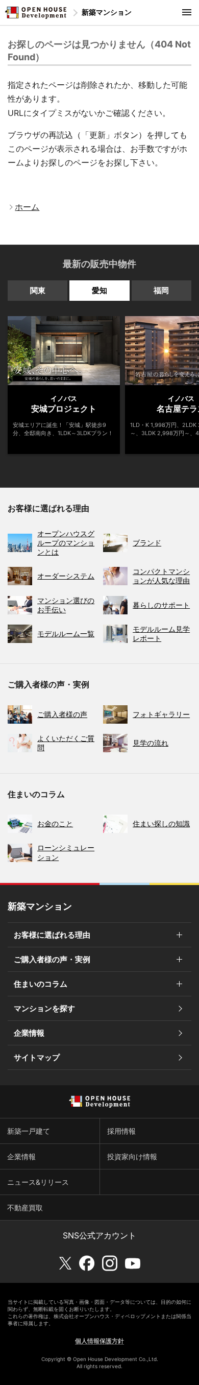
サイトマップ (37, 1057)
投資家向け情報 (132, 1156)
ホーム (27, 207)
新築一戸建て (28, 1131)
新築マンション (107, 12)
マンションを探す (44, 1008)
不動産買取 (25, 1207)
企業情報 (29, 1033)
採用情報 (121, 1131)
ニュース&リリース (38, 1182)
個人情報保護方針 (99, 1341)
